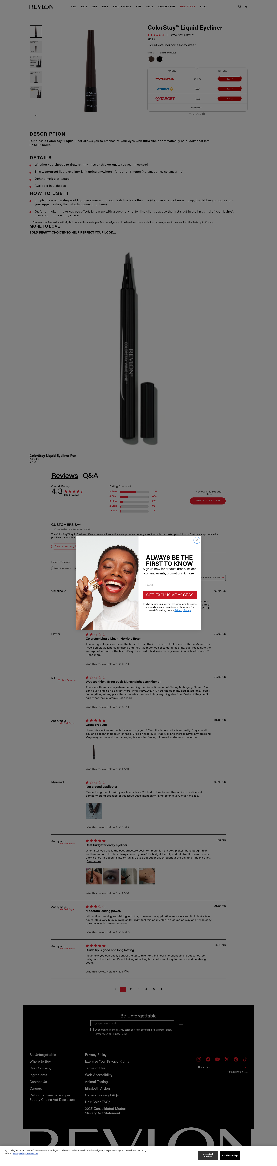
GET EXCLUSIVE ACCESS (169, 595)
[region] (138, 1156)
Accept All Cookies (208, 1155)
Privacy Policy (19, 1154)
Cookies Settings (230, 1156)
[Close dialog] (197, 540)
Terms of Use (32, 1154)
